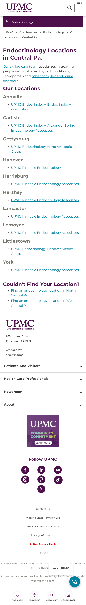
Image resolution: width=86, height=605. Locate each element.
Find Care (17, 600)
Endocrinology (22, 22)
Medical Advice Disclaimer (43, 526)
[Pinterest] (41, 480)
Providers (34, 600)
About (9, 404)
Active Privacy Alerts (43, 544)
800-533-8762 (14, 355)
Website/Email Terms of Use (43, 517)
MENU (79, 3)
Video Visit (52, 600)
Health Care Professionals (26, 379)
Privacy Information (43, 535)
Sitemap (43, 552)
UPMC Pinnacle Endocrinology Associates (45, 184)
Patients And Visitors (22, 366)
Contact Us (43, 508)
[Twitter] (41, 489)
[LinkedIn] (41, 471)
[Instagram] (25, 480)
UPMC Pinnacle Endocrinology (36, 168)
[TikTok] (58, 480)
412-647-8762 (14, 350)
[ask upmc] (74, 581)
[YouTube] (58, 471)
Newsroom (13, 392)
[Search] (69, 8)
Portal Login (68, 600)
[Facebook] (25, 471)
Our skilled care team (20, 66)
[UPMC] (19, 7)
